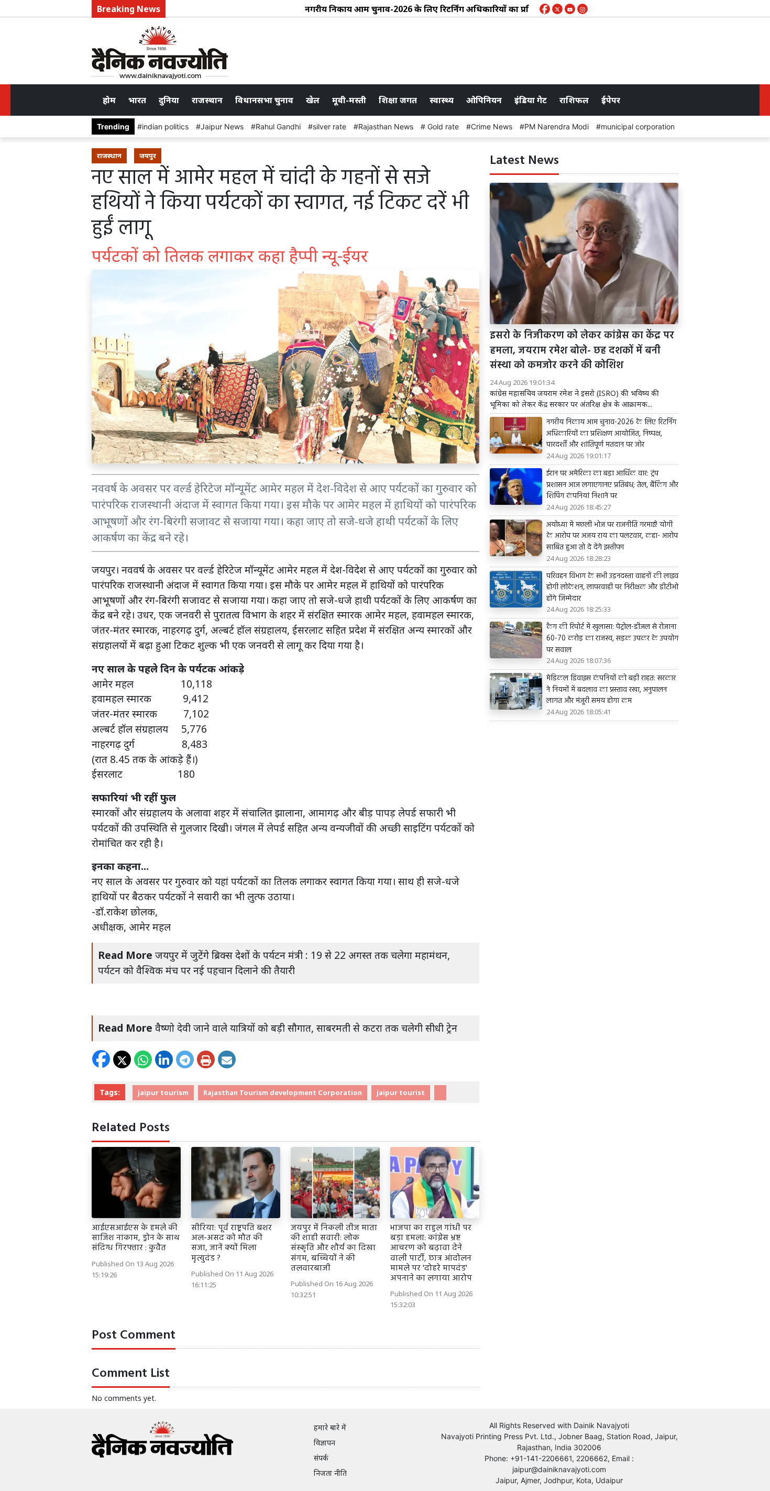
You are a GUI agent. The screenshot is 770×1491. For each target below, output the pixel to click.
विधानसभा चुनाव (264, 100)
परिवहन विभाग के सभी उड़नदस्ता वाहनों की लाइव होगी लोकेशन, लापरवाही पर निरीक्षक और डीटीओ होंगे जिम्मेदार (612, 588)
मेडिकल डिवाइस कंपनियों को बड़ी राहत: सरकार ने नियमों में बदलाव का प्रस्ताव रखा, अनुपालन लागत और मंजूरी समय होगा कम (611, 690)
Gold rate (442, 126)
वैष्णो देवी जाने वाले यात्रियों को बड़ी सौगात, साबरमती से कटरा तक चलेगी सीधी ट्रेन (306, 1028)
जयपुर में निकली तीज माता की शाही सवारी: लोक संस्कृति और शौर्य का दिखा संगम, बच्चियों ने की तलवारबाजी (334, 1248)
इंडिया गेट (530, 100)
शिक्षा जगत (398, 100)
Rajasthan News (385, 126)
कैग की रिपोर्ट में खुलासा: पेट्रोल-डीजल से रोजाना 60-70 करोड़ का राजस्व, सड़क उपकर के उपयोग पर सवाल (612, 639)
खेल (313, 100)
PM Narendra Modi (556, 126)
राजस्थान (207, 100)
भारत (137, 100)
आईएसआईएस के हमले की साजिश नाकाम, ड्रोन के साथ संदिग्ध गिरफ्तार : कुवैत (136, 1238)
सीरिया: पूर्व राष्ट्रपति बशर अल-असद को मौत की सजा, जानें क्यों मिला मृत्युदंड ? (231, 1243)
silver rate (329, 126)
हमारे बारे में (330, 1427)
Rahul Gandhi (278, 126)
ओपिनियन (484, 100)
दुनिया (169, 100)
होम (109, 100)
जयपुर (147, 155)
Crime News (491, 126)
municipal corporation (638, 126)
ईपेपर (610, 100)
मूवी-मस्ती (349, 100)
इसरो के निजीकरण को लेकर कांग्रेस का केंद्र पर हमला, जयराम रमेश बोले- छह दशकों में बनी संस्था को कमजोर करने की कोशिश (582, 350)
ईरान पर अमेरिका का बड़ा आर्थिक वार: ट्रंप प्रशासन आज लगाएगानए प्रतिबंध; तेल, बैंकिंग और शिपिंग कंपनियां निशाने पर (612, 485)
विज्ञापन (324, 1442)
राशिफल (574, 100)
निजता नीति (330, 1472)
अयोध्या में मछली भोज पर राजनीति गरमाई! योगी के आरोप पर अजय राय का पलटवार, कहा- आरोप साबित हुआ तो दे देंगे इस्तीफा (612, 537)
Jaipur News (222, 126)
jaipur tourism (163, 1092)
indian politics (165, 126)
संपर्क (321, 1457)
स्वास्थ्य (442, 100)
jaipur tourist (401, 1092)
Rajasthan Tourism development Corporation (282, 1092)
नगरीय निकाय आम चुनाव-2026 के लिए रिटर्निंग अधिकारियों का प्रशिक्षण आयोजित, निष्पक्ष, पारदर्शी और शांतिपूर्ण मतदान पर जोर (493, 9)
